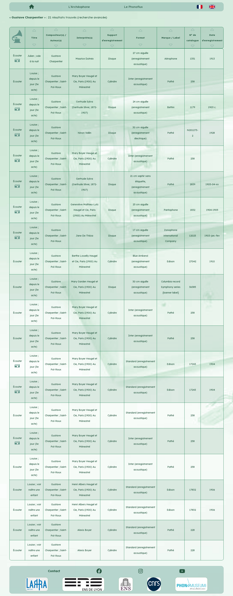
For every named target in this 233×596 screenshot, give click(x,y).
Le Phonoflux (133, 7)
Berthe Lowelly (80, 255)
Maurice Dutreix (85, 58)
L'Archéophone (79, 7)
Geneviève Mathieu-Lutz (84, 204)
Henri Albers (79, 484)
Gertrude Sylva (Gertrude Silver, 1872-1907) (84, 107)
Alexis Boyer (84, 530)
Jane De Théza (84, 235)
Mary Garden (79, 281)
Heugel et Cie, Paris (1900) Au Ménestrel (85, 82)
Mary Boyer (79, 76)
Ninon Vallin (84, 132)
